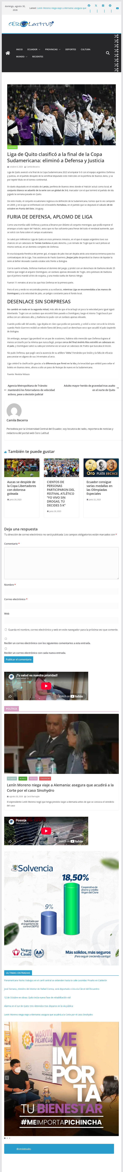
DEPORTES (70, 49)
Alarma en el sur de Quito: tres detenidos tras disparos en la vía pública (38, 1006)
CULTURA (85, 49)
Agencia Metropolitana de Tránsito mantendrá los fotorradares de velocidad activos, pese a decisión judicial (31, 390)
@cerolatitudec (23, 1148)
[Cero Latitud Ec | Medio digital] (7, 53)
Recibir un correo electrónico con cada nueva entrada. (35, 653)
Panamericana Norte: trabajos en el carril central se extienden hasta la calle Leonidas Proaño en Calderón (55, 980)
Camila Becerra (33, 167)
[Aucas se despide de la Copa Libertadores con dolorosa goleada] (21, 460)
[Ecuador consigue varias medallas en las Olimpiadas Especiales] (101, 460)
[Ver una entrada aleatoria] (116, 36)
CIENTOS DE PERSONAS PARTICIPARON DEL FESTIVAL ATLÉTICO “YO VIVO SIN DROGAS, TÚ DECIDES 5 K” (61, 493)
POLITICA (33, 778)
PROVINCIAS (51, 49)
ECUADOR (32, 49)
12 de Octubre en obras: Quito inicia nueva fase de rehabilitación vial (37, 997)
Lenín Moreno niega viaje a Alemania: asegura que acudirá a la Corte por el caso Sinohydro (61, 9)
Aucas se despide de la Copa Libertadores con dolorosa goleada (21, 488)
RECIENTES (37, 56)
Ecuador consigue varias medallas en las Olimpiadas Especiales (99, 488)
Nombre (10, 584)
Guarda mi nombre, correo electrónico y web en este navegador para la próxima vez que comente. (63, 629)
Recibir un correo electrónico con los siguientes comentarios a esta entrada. (47, 643)
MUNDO (20, 56)
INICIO (19, 49)
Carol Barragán (33, 796)
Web (6, 613)
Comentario (12, 543)
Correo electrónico (15, 599)
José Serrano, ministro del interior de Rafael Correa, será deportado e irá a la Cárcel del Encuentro (51, 988)
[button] (38, 49)
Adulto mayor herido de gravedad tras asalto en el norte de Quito (89, 388)
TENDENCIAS (45, 778)
